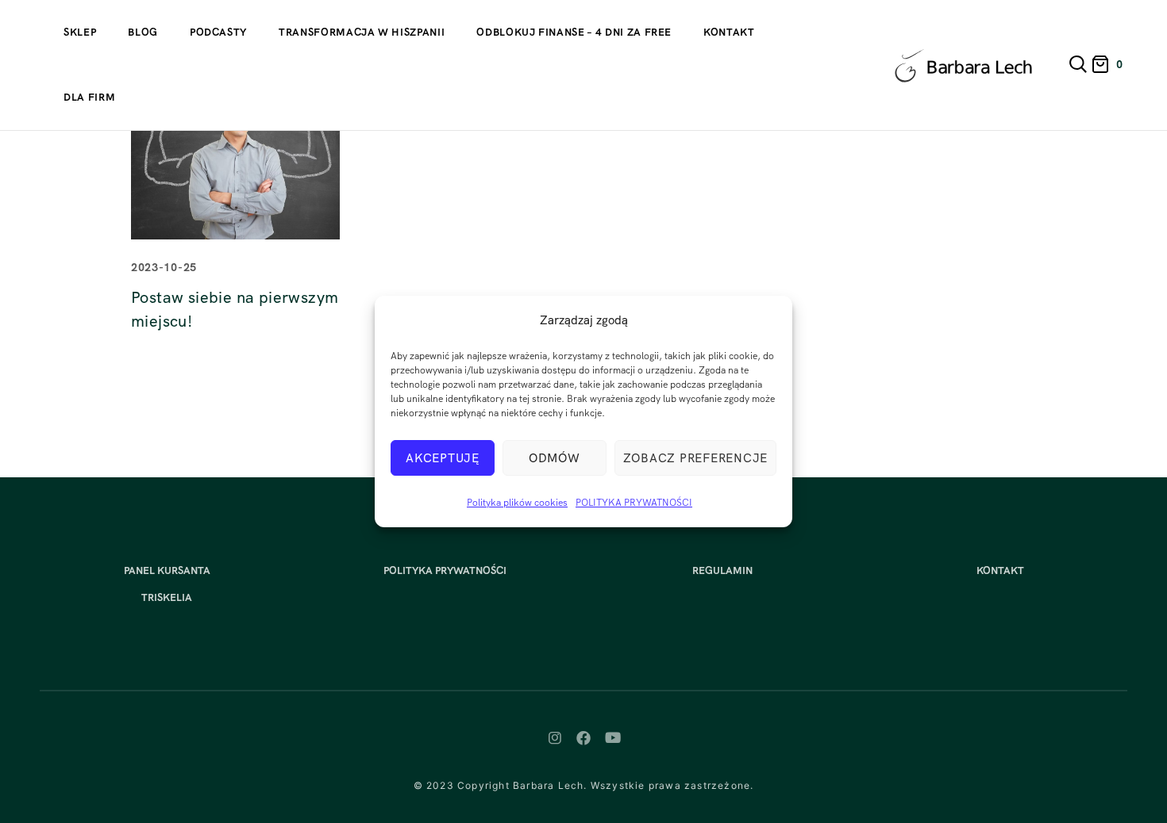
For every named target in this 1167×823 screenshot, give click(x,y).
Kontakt (729, 32)
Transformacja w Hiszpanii (362, 32)
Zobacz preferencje (695, 458)
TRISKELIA (166, 597)
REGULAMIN (722, 570)
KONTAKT (1000, 570)
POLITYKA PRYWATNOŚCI (634, 502)
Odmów (554, 458)
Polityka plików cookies (517, 502)
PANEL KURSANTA (167, 570)
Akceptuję (443, 458)
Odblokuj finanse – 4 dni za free (574, 32)
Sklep (80, 32)
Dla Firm (89, 97)
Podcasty (218, 32)
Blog (143, 32)
